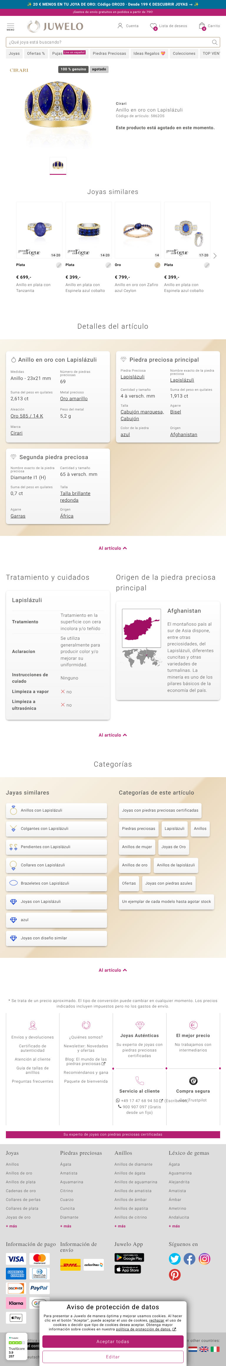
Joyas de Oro (174, 847)
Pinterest (175, 1275)
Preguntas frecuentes (33, 1081)
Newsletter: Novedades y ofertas (86, 1048)
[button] (10, 26)
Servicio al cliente (139, 1091)
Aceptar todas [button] (113, 1342)
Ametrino (178, 1209)
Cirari (17, 433)
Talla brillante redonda (75, 497)
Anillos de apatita (131, 1209)
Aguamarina (180, 1173)
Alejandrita (179, 1182)
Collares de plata (22, 1209)
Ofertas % (36, 53)
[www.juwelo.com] (204, 1349)
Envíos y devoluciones (32, 1037)
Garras (18, 516)
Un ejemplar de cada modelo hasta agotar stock (166, 902)
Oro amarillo (74, 398)
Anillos (200, 829)
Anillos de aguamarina (135, 1182)
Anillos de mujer (137, 847)
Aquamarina (72, 1182)
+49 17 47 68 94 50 (139, 1101)
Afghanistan (183, 434)
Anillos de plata (21, 1182)
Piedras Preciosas (109, 53)
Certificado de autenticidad (32, 1048)
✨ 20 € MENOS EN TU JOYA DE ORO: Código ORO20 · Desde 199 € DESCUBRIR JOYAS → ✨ (113, 4)
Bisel (175, 412)
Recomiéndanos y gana (86, 1073)
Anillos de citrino (130, 1217)
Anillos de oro (134, 865)
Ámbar (175, 1200)
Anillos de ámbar (130, 1200)
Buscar (215, 42)
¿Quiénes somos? (86, 1037)
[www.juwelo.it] (215, 1349)
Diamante (69, 1217)
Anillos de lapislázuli (176, 865)
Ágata (66, 1164)
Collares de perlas (23, 1200)
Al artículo (110, 548)
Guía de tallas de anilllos (32, 1071)
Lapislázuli (132, 376)
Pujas (68, 53)
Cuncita (67, 1209)
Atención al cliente (33, 1059)
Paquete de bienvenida (86, 1081)
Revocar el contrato (29, 1346)
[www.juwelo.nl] (192, 1349)
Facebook (189, 1259)
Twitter (175, 1259)
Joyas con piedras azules (168, 883)
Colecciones (184, 53)
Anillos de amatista (133, 1191)
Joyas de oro (18, 1217)
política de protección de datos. (143, 1329)
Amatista (69, 1173)
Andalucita (179, 1217)
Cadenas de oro (21, 1191)
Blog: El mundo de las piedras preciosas (86, 1062)
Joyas (14, 53)
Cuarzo (67, 1200)
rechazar (156, 1320)
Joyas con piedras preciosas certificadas (160, 810)
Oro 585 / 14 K (27, 416)
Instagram (204, 1259)
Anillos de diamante (133, 1164)
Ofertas (129, 883)
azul (125, 434)
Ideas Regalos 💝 (150, 53)
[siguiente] (214, 256)
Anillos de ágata (130, 1173)
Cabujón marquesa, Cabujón (142, 415)
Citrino (66, 1191)
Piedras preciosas (138, 829)
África (67, 516)
